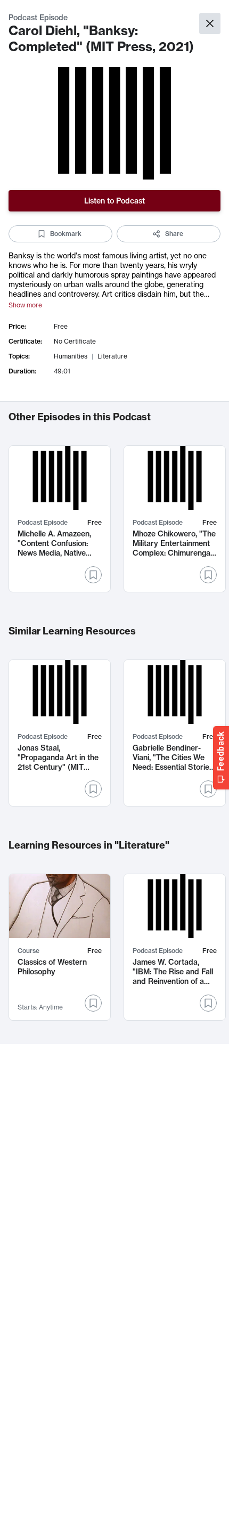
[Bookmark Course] (93, 1003)
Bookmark (65, 234)
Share (174, 234)
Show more (25, 305)
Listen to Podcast (114, 201)
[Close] (209, 23)
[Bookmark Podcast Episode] (93, 574)
